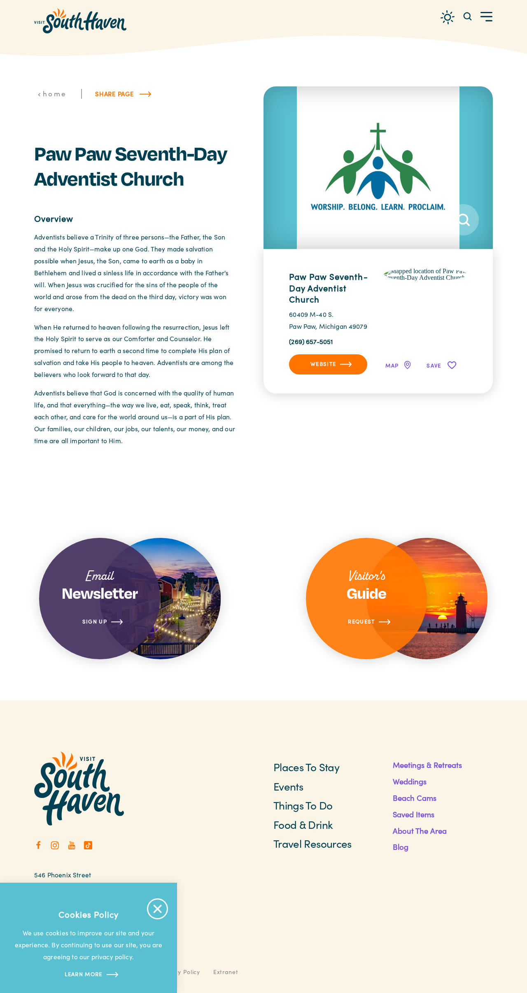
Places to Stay (306, 767)
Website (323, 363)
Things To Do (302, 805)
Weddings (410, 781)
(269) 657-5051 (311, 341)
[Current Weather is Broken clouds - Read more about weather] (448, 17)
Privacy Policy (180, 972)
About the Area (420, 831)
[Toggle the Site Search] (467, 16)
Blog (400, 847)
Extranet (225, 972)
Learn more (83, 974)
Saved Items (413, 814)
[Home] (80, 20)
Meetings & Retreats (427, 765)
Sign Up (94, 621)
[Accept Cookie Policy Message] (157, 908)
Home (55, 93)
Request (361, 621)
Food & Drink (303, 824)
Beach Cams (414, 798)
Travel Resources (312, 843)
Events (288, 786)
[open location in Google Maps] (425, 273)
